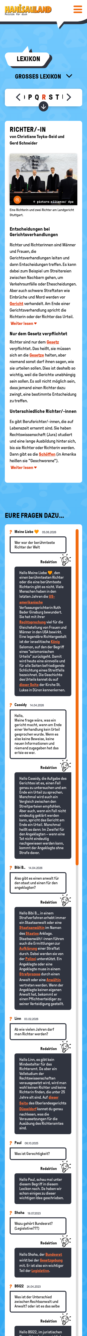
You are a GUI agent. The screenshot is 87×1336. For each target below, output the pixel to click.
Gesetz (53, 342)
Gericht (16, 303)
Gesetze (36, 355)
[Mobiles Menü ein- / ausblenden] (77, 9)
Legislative (40, 1271)
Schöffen (47, 454)
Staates (32, 933)
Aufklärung (28, 948)
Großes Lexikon (38, 76)
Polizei (30, 959)
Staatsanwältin (31, 928)
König (55, 642)
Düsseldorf (27, 1109)
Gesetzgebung (51, 1260)
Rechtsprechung (32, 622)
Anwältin (53, 980)
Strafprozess (29, 974)
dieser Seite (29, 685)
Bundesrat (53, 1254)
